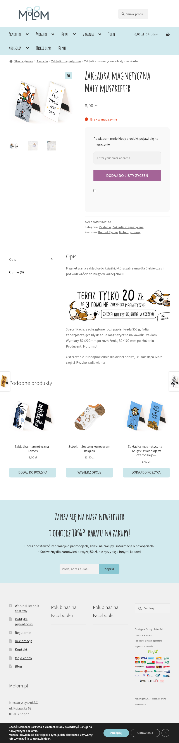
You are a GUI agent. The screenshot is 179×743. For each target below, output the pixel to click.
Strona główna (23, 61)
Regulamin (23, 632)
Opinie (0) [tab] (16, 272)
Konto (63, 48)
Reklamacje (23, 641)
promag (135, 232)
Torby (111, 34)
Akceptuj (116, 733)
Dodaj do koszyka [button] (32, 472)
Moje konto (23, 658)
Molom (123, 232)
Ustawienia (145, 733)
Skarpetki (15, 34)
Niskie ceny (43, 48)
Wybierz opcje (89, 472)
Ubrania (88, 34)
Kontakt (21, 649)
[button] (68, 75)
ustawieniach (41, 739)
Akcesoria (15, 48)
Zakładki (41, 34)
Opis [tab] (12, 259)
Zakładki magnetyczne (66, 61)
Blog (18, 666)
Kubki (65, 34)
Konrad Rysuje (108, 232)
